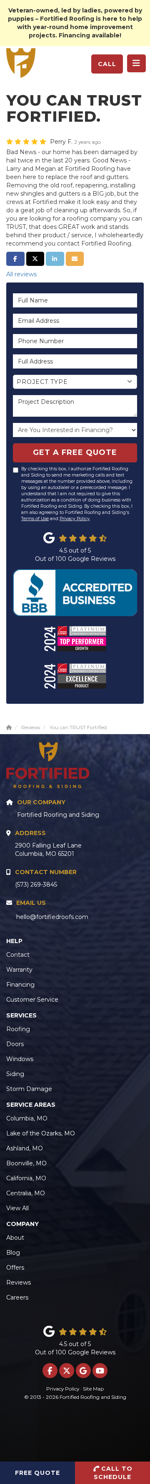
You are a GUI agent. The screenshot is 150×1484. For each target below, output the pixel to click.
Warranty (19, 969)
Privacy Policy (75, 518)
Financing (20, 984)
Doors (15, 1044)
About (15, 1237)
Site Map (93, 1389)
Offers (15, 1267)
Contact (18, 954)
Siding (15, 1074)
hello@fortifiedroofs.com (52, 917)
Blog (13, 1252)
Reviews (18, 1282)
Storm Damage (29, 1089)
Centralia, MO (25, 1193)
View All (17, 1208)
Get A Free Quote (75, 452)
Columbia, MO (27, 1118)
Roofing (18, 1029)
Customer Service (32, 999)
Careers (17, 1297)
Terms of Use (35, 518)
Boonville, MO (26, 1163)
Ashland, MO (24, 1148)
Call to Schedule (113, 1473)
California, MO (26, 1178)
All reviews (21, 274)
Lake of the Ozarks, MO (40, 1133)
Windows (19, 1059)
